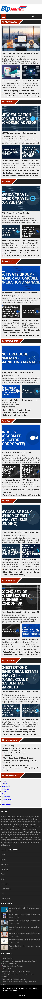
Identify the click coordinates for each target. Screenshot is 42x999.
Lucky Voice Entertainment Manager (15, 412)
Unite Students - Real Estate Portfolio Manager (19, 729)
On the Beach (7, 755)
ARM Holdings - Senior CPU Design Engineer (18, 758)
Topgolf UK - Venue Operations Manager (17, 410)
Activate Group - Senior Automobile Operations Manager (21, 293)
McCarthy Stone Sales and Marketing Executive (19, 732)
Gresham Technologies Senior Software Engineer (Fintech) (31, 640)
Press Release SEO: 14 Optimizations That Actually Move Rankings (11, 81)
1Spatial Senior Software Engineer (11, 640)
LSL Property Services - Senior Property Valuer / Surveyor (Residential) (11, 719)
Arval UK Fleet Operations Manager (31, 320)
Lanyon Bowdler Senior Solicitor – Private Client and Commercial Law (21, 490)
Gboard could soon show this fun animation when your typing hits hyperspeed (25, 940)
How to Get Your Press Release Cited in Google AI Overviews (21, 93)
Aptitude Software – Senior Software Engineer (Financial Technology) (21, 652)
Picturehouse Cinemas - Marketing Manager (17, 373)
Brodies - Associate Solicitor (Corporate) (16, 452)
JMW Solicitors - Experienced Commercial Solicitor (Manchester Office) (31, 480)
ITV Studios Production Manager (14, 753)
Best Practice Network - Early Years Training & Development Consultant (31, 161)
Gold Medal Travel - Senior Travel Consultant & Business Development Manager (21, 255)
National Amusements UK (30, 400)
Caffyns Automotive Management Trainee (17, 333)
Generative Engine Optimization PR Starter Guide (19, 91)
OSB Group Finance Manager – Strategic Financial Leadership (19, 762)
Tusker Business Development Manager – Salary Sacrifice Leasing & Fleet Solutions (11, 320)
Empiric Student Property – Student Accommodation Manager (21, 734)
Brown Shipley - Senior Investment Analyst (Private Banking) (21, 569)
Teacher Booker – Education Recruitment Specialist (20, 173)
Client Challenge (9, 746)
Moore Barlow (7, 492)
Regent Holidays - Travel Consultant (15, 253)
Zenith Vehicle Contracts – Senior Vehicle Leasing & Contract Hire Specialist (21, 330)
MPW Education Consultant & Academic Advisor (19, 133)
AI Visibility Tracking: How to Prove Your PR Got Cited (31, 81)
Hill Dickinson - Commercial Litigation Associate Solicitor (11, 480)
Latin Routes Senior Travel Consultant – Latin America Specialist (31, 241)
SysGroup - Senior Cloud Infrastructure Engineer (19, 649)
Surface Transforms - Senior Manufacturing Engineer (21, 335)
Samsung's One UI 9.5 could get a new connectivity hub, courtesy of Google (25, 921)
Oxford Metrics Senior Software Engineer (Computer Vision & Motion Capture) (21, 654)
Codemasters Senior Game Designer (15, 415)
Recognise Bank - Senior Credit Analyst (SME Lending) (21, 532)
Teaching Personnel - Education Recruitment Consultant (21, 176)
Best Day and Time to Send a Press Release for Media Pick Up (21, 53)
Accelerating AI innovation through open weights (25, 908)
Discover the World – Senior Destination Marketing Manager (21, 250)
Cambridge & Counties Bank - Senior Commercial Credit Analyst (11, 560)
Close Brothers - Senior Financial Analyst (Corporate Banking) (20, 769)
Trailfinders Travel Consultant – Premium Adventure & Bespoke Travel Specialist (20, 749)
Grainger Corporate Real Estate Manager (31, 719)
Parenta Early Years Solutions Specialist (11, 161)
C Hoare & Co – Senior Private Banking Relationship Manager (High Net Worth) (31, 560)
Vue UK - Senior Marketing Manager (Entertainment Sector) (11, 400)
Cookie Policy (12, 990)
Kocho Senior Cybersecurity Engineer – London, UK (20, 612)
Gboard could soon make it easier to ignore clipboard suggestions (25, 933)
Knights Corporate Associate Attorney (16, 765)
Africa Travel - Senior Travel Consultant (16, 213)
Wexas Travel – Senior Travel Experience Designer (11, 241)
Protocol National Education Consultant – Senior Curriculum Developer (21, 170)
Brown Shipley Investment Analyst (14, 575)
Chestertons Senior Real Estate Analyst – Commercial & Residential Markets (21, 692)
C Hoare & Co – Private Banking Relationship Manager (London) (21, 572)
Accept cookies (21, 995)
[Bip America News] (14, 9)
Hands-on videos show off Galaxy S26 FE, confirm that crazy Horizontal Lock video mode (25, 914)
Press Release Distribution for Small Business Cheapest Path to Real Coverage (21, 96)
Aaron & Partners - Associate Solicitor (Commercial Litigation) (21, 495)
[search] (33, 16)
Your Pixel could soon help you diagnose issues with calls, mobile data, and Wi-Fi (25, 946)
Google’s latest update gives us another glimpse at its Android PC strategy (25, 927)
